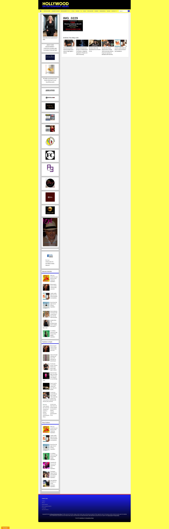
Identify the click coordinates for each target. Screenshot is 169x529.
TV (81, 11)
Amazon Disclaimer (45, 504)
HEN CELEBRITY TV (65, 11)
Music (84, 11)
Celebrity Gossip (56, 11)
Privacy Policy (116, 515)
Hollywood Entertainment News (56, 514)
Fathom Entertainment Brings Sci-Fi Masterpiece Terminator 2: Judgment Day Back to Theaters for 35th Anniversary (82, 51)
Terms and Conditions (45, 509)
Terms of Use (110, 515)
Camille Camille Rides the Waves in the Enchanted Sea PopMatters (120, 49)
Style (73, 11)
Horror (96, 11)
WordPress (82, 518)
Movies (77, 11)
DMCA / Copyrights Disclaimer (46, 506)
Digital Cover (47, 11)
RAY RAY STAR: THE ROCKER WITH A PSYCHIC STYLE (95, 49)
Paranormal (103, 11)
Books (108, 11)
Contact (114, 11)
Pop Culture (90, 11)
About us (43, 502)
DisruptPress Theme (90, 518)
